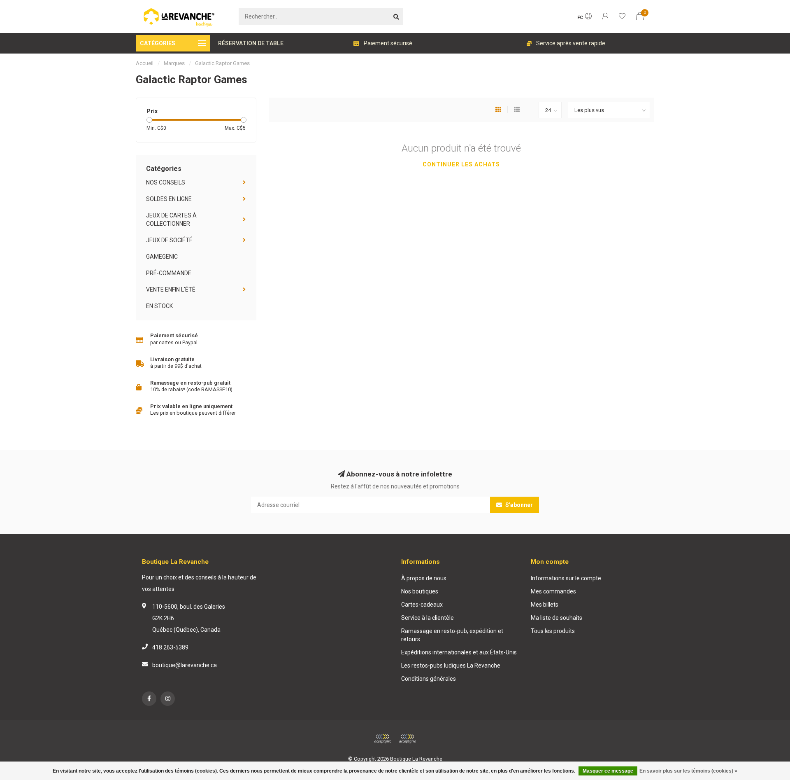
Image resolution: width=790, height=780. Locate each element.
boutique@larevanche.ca (184, 665)
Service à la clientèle (427, 617)
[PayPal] (407, 739)
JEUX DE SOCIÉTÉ (169, 240)
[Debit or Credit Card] (382, 739)
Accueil (144, 63)
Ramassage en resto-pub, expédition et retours (452, 635)
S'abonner (518, 505)
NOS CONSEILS (165, 182)
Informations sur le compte (566, 578)
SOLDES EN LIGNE (169, 199)
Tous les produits (553, 631)
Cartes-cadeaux (422, 604)
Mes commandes (553, 591)
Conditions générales (428, 678)
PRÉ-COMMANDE (168, 273)
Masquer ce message (608, 771)
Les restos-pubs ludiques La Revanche (450, 665)
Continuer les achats (461, 164)
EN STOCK (159, 306)
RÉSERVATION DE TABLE (250, 43)
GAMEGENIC (162, 256)
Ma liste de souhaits (556, 617)
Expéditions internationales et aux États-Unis (459, 652)
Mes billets (544, 604)
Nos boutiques (419, 591)
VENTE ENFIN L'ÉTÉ (170, 289)
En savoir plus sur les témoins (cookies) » (688, 771)
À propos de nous (423, 578)
